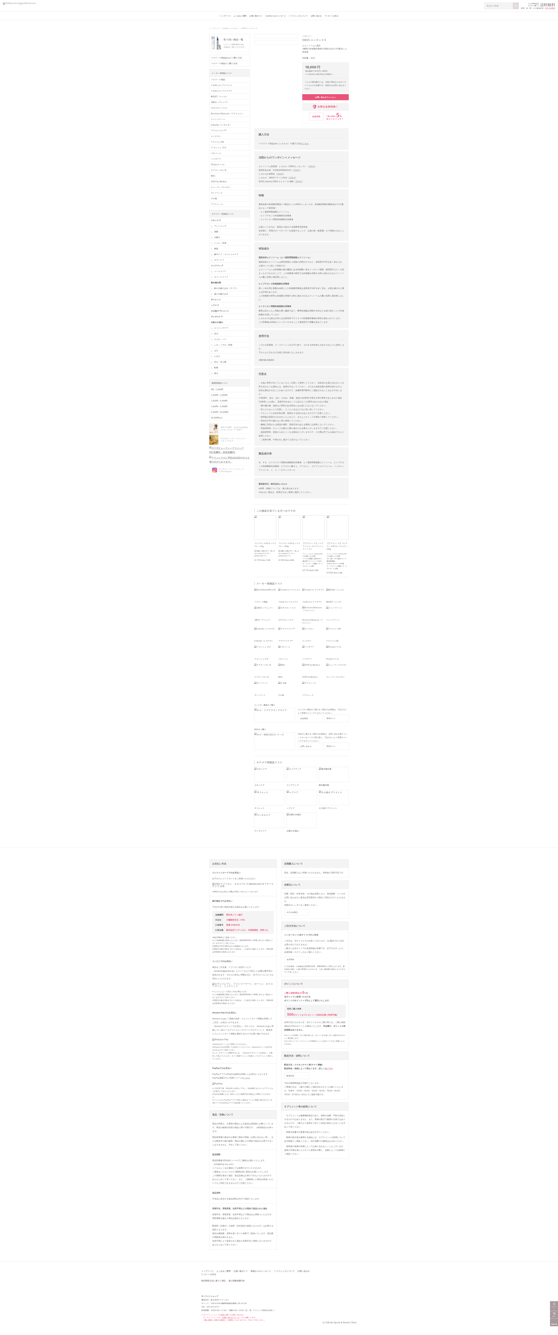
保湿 (216, 248)
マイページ (554, 1308)
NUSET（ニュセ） (219, 96)
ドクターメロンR (218, 170)
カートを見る (332, 16)
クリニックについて (299, 16)
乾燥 (216, 367)
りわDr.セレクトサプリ (221, 90)
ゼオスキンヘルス (219, 107)
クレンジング (220, 225)
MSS (213, 175)
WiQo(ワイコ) (217, 164)
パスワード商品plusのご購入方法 (226, 57)
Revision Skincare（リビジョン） (227, 113)
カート (554, 1316)
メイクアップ (217, 265)
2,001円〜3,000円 (219, 395)
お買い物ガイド (255, 16)
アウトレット (217, 204)
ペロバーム (216, 153)
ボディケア (219, 259)
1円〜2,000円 (217, 389)
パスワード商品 (218, 79)
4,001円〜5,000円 (219, 406)
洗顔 (216, 231)
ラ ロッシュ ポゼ (218, 147)
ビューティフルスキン (221, 187)
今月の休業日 (550, 8)
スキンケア (216, 220)
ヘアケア (215, 305)
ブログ (312, 166)
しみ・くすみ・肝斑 (223, 344)
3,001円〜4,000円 (219, 400)
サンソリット (217, 192)
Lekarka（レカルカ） (230, 28)
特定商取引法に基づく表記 (213, 1281)
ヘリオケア (216, 158)
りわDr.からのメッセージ (275, 16)
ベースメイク (220, 271)
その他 (214, 198)
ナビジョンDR (217, 141)
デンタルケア (217, 316)
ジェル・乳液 (220, 242)
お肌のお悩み (217, 322)
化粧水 (217, 237)
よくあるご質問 (240, 16)
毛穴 (216, 350)
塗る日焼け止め (221, 293)
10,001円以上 (217, 417)
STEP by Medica (219, 181)
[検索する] (516, 5)
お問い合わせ (316, 16)
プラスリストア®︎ (218, 130)
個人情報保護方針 (237, 1281)
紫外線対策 (216, 282)
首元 (216, 373)
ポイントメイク (221, 276)
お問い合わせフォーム (230, 1317)
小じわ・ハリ (220, 339)
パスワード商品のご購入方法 (224, 63)
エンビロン (216, 136)
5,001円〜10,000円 (219, 412)
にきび (217, 356)
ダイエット (216, 299)
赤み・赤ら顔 (220, 361)
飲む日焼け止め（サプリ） (226, 288)
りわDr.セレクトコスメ (221, 85)
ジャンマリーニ (218, 119)
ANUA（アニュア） (220, 102)
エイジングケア (221, 327)
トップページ (225, 16)
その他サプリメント (220, 310)
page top (554, 1324)
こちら (306, 143)
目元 (216, 333)
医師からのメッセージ (261, 1271)
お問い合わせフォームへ (325, 97)
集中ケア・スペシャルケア (226, 254)
